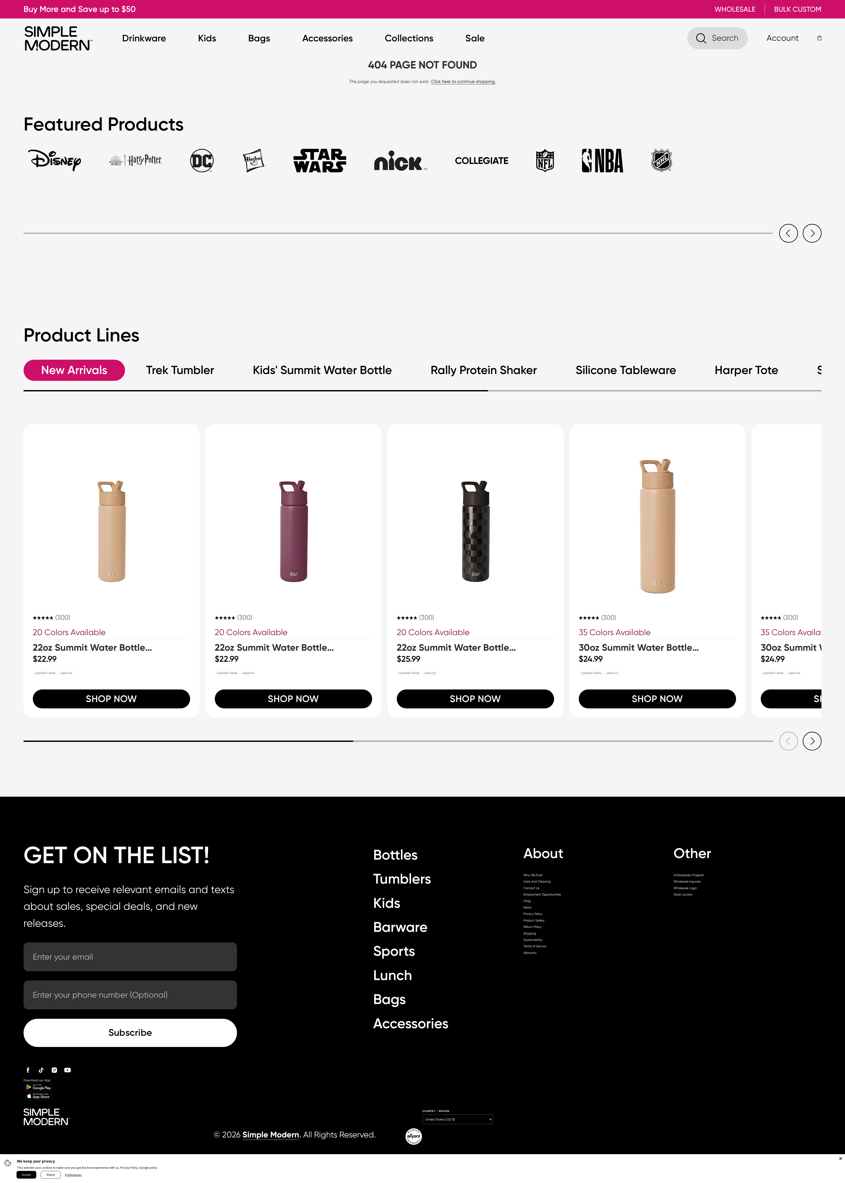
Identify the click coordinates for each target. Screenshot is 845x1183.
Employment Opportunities (542, 894)
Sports (394, 951)
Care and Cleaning (537, 881)
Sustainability (533, 940)
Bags (259, 38)
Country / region (435, 1111)
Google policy (148, 1168)
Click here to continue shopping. (463, 81)
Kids (207, 38)
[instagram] (54, 1070)
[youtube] (67, 1070)
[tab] (55, 166)
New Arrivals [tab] (74, 370)
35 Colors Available (615, 632)
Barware (400, 927)
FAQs (527, 901)
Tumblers (402, 878)
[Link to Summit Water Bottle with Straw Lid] (112, 512)
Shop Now (111, 698)
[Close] (840, 1158)
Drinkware (144, 38)
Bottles (395, 854)
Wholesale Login (685, 888)
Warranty (530, 953)
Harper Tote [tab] (746, 370)
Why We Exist (533, 875)
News (527, 907)
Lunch (392, 975)
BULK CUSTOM (797, 9)
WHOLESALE (735, 9)
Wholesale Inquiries (687, 881)
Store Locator (683, 894)
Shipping (530, 933)
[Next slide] (812, 233)
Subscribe (130, 1032)
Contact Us (531, 888)
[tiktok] (41, 1070)
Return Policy (533, 927)
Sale (475, 38)
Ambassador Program (689, 875)
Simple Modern (270, 1135)
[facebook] (28, 1070)
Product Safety (534, 920)
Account (783, 38)
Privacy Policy (533, 914)
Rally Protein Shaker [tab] (484, 370)
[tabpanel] (423, 221)
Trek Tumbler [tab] (180, 370)
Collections (409, 38)
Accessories (327, 38)
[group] (112, 571)
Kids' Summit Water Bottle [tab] (322, 370)
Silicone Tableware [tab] (626, 370)
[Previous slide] (788, 233)
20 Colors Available (69, 632)
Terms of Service (535, 946)
